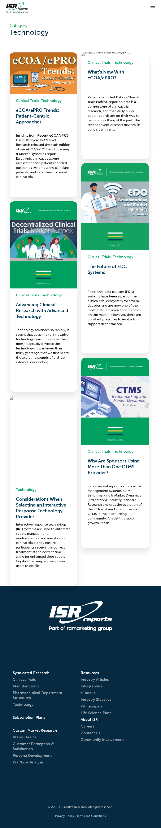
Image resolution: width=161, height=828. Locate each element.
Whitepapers (92, 706)
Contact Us (90, 733)
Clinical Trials (27, 100)
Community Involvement (102, 739)
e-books (88, 693)
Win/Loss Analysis (28, 762)
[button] (153, 8)
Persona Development (32, 755)
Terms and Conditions (91, 816)
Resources (90, 673)
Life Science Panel (97, 713)
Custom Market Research (35, 730)
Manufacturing (26, 686)
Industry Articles (95, 679)
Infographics (92, 686)
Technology (51, 100)
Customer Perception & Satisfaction (33, 746)
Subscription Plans (29, 717)
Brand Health (24, 737)
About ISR (89, 719)
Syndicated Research (31, 673)
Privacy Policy (64, 816)
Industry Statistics (96, 699)
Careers (87, 726)
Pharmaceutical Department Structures (37, 695)
